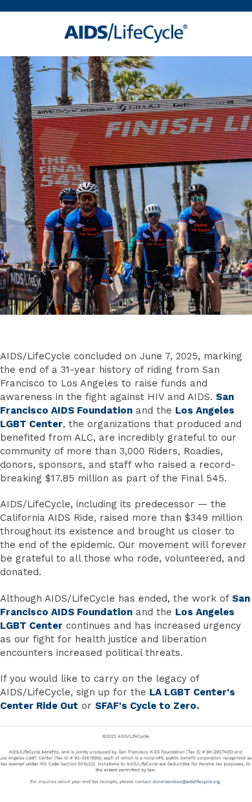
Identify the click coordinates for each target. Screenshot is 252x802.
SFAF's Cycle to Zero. (147, 706)
